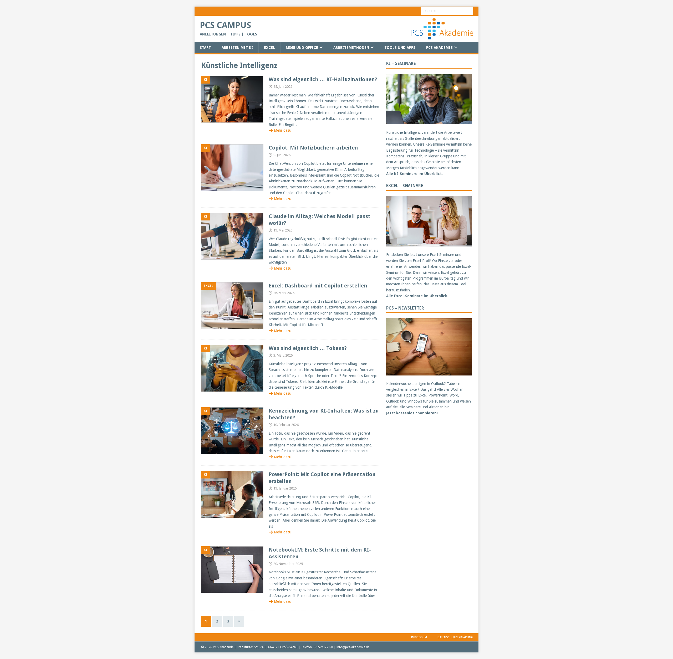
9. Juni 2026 (281, 155)
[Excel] (232, 305)
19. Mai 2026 (282, 230)
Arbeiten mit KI (237, 47)
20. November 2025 (288, 564)
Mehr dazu (282, 130)
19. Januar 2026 (285, 488)
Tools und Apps (399, 47)
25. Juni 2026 (282, 87)
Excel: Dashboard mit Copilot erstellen (318, 285)
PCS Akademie (439, 47)
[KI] (232, 99)
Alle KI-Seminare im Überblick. (414, 174)
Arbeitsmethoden (351, 47)
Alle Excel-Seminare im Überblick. (417, 296)
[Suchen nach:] (447, 11)
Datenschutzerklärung (455, 637)
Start (205, 47)
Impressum (419, 637)
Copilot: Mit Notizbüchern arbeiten (313, 148)
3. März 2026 (283, 355)
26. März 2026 (283, 293)
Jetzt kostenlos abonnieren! (412, 413)
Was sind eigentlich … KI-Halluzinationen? (323, 79)
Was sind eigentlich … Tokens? (308, 348)
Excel (269, 47)
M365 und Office (302, 47)
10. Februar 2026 (286, 425)
